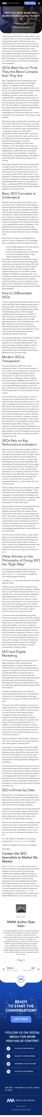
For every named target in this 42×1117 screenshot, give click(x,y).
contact (28, 891)
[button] (39, 3)
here (12, 580)
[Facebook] (18, 960)
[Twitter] (24, 960)
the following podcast (20, 841)
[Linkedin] (21, 960)
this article (15, 574)
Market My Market (11, 866)
